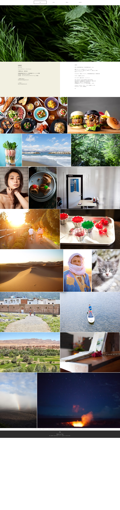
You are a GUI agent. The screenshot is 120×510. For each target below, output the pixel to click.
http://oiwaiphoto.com (22, 83)
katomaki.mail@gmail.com (23, 79)
